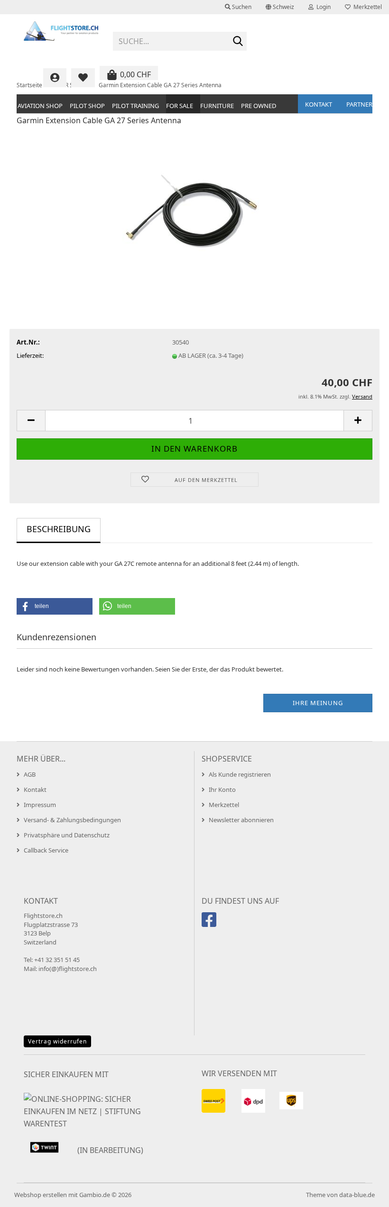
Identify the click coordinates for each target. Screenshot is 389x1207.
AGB (30, 774)
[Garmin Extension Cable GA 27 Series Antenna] (194, 204)
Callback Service (46, 850)
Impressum (40, 804)
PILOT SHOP (87, 105)
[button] (280, 7)
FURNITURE (217, 105)
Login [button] (322, 7)
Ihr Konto (222, 789)
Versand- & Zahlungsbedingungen (72, 820)
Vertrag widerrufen (57, 1041)
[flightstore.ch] (61, 37)
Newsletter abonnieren (241, 820)
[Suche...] (238, 41)
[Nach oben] (363, 1192)
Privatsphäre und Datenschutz (67, 835)
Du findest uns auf (240, 901)
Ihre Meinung (318, 703)
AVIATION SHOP (40, 105)
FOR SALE (179, 105)
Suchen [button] (241, 7)
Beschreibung (59, 529)
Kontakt (318, 104)
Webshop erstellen (40, 1194)
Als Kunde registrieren (240, 774)
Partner (359, 104)
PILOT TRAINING (135, 105)
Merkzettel (366, 7)
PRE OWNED (258, 105)
